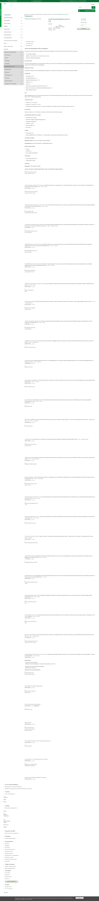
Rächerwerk (13, 72)
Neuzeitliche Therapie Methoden (13, 52)
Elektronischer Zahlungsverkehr (11, 807)
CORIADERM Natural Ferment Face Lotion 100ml (34, 244)
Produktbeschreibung (30, 41)
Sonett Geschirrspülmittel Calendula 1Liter (32, 321)
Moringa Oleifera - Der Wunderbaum (11, 855)
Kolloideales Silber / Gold (13, 66)
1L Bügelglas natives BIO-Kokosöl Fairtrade (33, 340)
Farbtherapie (13, 60)
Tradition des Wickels (9, 853)
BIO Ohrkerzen (13, 54)
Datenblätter (7, 845)
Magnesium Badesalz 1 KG (30, 477)
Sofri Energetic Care (13, 75)
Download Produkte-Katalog (10, 838)
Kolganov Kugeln (13, 69)
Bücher (13, 43)
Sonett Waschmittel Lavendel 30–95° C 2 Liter (33, 496)
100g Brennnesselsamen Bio (30, 457)
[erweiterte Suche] (93, 7)
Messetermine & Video (9, 857)
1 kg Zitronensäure (28, 439)
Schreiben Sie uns (8, 886)
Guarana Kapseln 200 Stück (30, 301)
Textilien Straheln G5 (13, 80)
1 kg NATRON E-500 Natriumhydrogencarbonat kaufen (35, 224)
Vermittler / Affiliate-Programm (10, 866)
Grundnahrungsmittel (13, 37)
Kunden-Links (7, 847)
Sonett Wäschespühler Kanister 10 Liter (32, 595)
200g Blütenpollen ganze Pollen (30, 575)
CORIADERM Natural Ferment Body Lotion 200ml (34, 263)
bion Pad (13, 57)
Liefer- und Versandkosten (10, 793)
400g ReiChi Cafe (28, 419)
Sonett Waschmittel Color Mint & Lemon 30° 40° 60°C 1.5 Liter (36, 654)
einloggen (34, 667)
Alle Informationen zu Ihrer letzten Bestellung (13, 786)
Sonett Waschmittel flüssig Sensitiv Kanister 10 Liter (34, 283)
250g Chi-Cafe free (28, 380)
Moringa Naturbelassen (13, 17)
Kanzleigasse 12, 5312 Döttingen (73, 1)
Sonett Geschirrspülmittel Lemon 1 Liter (32, 516)
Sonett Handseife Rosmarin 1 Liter (31, 614)
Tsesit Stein (13, 77)
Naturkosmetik (13, 29)
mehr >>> (43, 186)
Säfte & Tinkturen (13, 23)
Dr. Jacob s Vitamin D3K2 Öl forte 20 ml (32, 536)
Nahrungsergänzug (13, 34)
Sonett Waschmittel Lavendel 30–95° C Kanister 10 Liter (35, 185)
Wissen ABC (7, 861)
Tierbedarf (13, 26)
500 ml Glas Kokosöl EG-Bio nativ (31, 634)
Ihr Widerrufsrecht (8, 876)
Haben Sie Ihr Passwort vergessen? (11, 833)
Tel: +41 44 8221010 (13, 1)
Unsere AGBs (7, 872)
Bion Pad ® (7, 843)
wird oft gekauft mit (29, 43)
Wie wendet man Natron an (10, 849)
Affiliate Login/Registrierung (10, 868)
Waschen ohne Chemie (13, 46)
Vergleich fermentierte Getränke (11, 859)
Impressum (7, 878)
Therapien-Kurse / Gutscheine (13, 83)
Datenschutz (7, 874)
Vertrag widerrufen (11, 881)
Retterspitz (13, 49)
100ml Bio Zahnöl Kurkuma (30, 360)
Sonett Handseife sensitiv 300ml (31, 555)
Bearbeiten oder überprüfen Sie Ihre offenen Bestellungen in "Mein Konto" (18, 788)
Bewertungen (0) (29, 45)
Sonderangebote (13, 20)
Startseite (27, 14)
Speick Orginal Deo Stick (29, 399)
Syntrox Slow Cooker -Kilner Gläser (13, 40)
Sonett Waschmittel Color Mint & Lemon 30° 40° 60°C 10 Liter (36, 204)
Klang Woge (13, 63)
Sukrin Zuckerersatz (8, 851)
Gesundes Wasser (13, 31)
